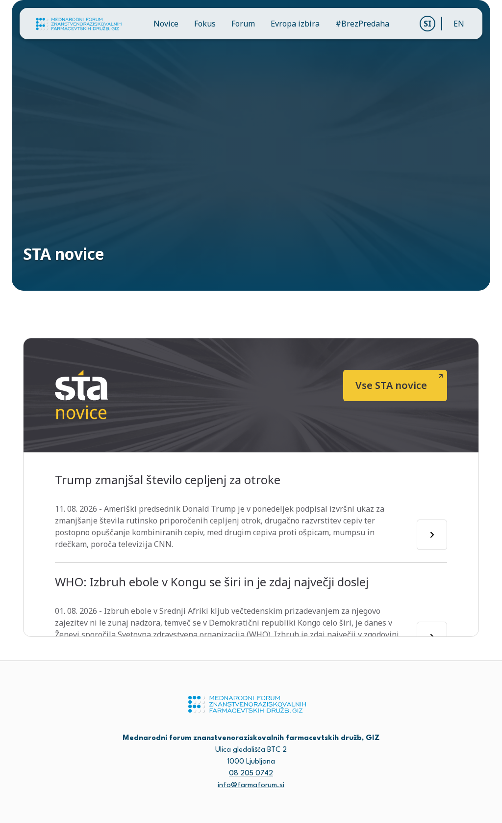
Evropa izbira (295, 23)
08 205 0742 (251, 773)
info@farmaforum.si (251, 785)
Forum (243, 23)
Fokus (205, 23)
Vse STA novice (391, 385)
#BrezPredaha (362, 23)
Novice (165, 23)
